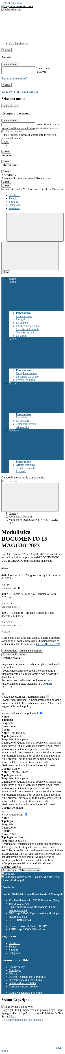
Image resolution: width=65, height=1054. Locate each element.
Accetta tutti (14, 654)
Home (12, 513)
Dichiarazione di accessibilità (25, 979)
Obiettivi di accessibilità (22, 983)
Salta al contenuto (11, 3)
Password (41, 71)
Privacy (13, 973)
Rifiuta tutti (31, 650)
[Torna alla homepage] (32, 189)
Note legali (15, 970)
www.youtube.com (12, 814)
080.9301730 (21, 903)
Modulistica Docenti (20, 516)
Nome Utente (43, 68)
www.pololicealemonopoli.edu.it (20, 713)
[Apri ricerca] (35, 227)
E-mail (39, 124)
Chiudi (6, 151)
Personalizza (9, 650)
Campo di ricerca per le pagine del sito (23, 477)
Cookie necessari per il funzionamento (23, 696)
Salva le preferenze (29, 870)
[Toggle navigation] (29, 256)
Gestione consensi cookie (23, 986)
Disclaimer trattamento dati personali (22, 1019)
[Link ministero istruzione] (17, 6)
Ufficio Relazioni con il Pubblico (27, 976)
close (5, 272)
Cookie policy (17, 966)
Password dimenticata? (14, 78)
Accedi (6, 50)
